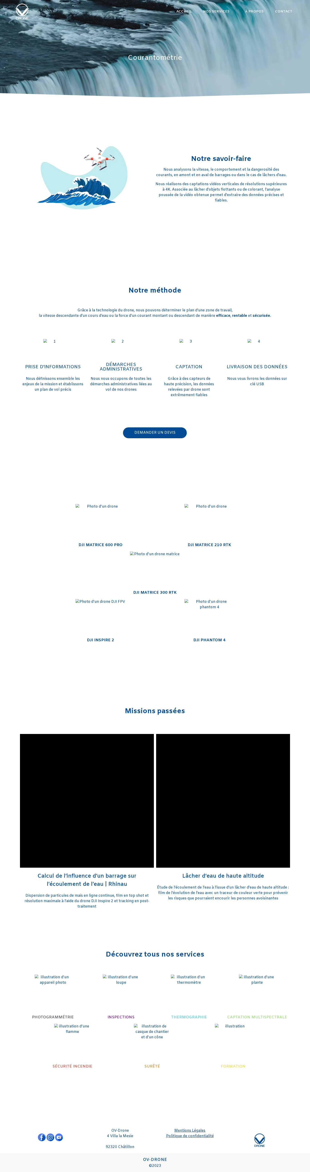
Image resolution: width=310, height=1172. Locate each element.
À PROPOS (254, 11)
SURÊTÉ (152, 1066)
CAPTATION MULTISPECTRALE (257, 1017)
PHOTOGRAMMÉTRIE (53, 1017)
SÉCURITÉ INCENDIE (72, 1066)
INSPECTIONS (121, 1017)
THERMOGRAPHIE (189, 1017)
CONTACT (283, 11)
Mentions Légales (189, 1130)
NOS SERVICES (216, 11)
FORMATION (233, 1066)
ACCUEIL (184, 11)
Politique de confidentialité (190, 1136)
